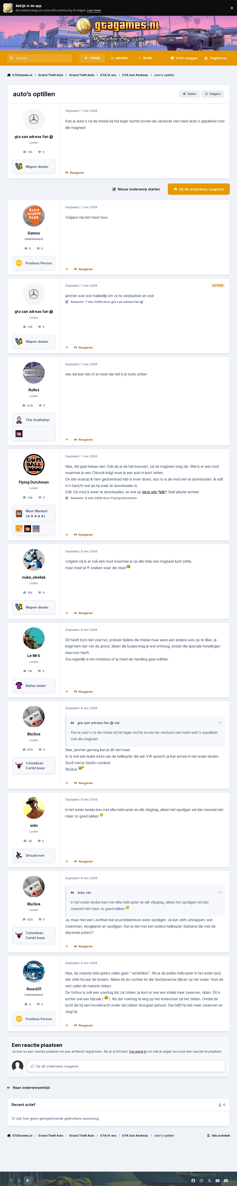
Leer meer (8, 8)
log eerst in (138, 1051)
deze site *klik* (154, 492)
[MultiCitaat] (66, 269)
